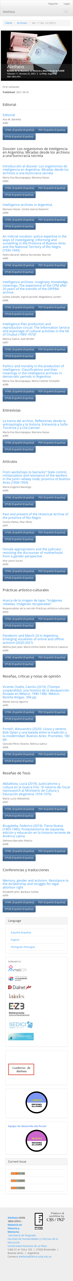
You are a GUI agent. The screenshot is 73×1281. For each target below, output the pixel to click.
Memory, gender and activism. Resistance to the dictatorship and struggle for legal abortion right (36, 884)
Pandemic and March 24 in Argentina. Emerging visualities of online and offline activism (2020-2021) (33, 639)
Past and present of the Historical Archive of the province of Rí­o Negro (35, 516)
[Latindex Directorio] (16, 995)
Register (53, 3)
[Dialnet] (19, 986)
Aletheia (9, 12)
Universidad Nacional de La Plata (27, 1246)
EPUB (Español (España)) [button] (19, 136)
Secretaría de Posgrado (22, 1235)
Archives (22, 23)
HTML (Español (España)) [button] (19, 129)
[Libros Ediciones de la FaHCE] (36, 1102)
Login (67, 3)
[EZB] (19, 1009)
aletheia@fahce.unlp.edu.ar (35, 1256)
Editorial (9, 115)
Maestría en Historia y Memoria (15, 1228)
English (15, 939)
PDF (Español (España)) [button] (51, 129)
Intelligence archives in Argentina (27, 205)
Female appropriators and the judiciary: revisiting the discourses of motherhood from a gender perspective (33, 552)
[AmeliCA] (17, 968)
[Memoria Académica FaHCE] (21, 1036)
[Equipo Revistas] (37, 1140)
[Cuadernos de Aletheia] (21, 1069)
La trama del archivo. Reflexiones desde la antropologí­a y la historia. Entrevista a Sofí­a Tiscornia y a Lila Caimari (35, 424)
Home (8, 23)
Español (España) (21, 932)
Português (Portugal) (23, 947)
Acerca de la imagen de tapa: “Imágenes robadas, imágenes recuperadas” (32, 602)
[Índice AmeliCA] (17, 978)
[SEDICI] (21, 1024)
